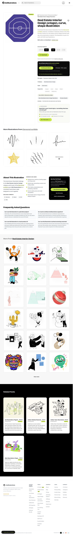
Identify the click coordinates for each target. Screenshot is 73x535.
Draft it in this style (58, 58)
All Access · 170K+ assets (61, 68)
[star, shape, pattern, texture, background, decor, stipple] (13, 158)
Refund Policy (57, 497)
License (56, 487)
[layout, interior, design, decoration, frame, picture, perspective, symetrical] (14, 340)
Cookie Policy (57, 492)
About (47, 487)
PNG (46, 50)
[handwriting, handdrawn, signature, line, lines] (59, 141)
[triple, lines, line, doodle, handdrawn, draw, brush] (36, 141)
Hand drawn (44, 85)
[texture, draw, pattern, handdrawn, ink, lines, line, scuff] (36, 158)
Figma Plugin (40, 496)
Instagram (65, 489)
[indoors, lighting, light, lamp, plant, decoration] (59, 275)
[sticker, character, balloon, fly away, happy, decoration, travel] (59, 362)
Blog (47, 489)
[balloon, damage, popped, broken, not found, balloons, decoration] (36, 319)
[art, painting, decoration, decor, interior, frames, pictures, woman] (36, 362)
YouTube (65, 494)
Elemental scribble (52, 15)
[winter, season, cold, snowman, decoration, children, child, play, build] (59, 319)
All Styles (31, 507)
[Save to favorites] (68, 20)
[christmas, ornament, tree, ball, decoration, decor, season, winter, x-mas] (59, 297)
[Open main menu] (69, 3)
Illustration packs (43, 15)
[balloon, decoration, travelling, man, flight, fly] (59, 340)
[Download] (21, 260)
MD (58, 50)
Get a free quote (45, 119)
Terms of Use (57, 494)
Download (44, 55)
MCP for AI (39, 518)
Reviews (48, 501)
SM (53, 50)
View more (36, 376)
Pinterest (65, 497)
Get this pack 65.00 (46, 68)
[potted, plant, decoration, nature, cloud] (14, 297)
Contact (48, 506)
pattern (61, 89)
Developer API (40, 516)
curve (52, 89)
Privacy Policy (57, 489)
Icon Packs (31, 493)
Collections (31, 502)
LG (63, 50)
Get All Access (59, 193)
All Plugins (39, 494)
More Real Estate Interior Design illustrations (48, 98)
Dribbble (65, 492)
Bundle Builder (40, 521)
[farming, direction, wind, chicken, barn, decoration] (59, 254)
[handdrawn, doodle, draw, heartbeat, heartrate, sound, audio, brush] (13, 141)
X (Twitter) (65, 487)
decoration (47, 91)
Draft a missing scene (59, 196)
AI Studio (40, 487)
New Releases (32, 500)
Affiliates (48, 499)
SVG (40, 50)
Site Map (56, 500)
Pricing (47, 492)
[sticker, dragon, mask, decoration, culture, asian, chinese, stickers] (14, 362)
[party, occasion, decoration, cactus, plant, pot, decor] (14, 319)
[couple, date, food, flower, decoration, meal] (36, 254)
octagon (47, 89)
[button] (63, 2)
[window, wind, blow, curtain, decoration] (36, 275)
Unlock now (55, 40)
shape (56, 89)
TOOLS (38, 484)
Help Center (48, 504)
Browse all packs (63, 98)
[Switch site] (19, 3)
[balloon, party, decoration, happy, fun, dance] (14, 254)
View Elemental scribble (59, 189)
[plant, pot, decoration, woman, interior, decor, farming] (14, 275)
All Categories (32, 505)
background (54, 91)
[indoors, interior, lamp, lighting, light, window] (36, 297)
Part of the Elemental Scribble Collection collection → (51, 74)
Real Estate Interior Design (49, 81)
